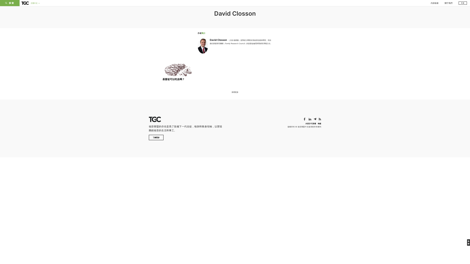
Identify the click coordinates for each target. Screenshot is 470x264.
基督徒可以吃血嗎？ (174, 79)
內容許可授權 (311, 123)
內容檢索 (435, 3)
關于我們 (448, 3)
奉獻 (462, 3)
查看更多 (235, 92)
